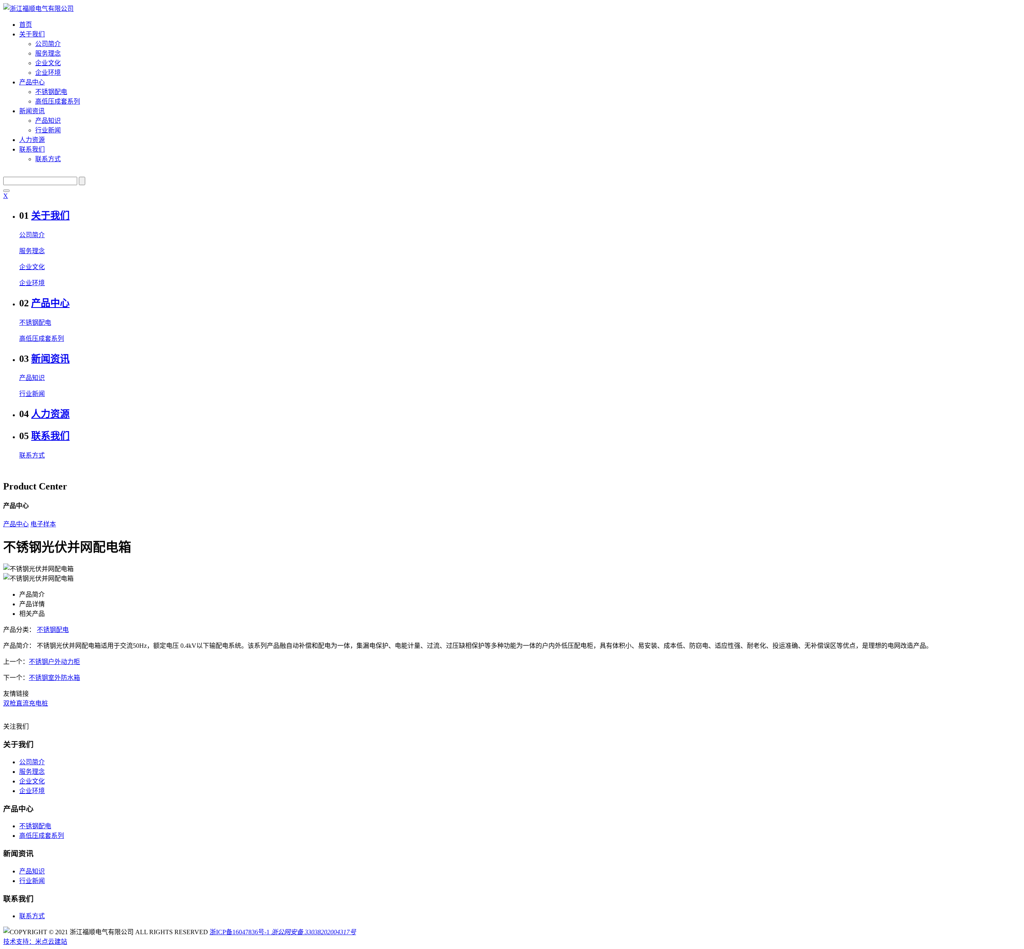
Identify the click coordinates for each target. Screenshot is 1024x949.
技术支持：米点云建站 (35, 941)
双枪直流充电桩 (25, 703)
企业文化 (48, 63)
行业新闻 (48, 130)
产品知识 (48, 120)
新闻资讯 (32, 111)
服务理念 (48, 53)
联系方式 (48, 159)
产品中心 (32, 82)
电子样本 (43, 524)
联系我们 (32, 149)
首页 (25, 24)
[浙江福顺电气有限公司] (38, 8)
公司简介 (48, 43)
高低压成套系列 (57, 101)
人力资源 (32, 139)
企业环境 (48, 72)
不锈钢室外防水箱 (54, 677)
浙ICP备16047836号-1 (240, 932)
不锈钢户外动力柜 (54, 661)
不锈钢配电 (51, 91)
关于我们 (32, 34)
